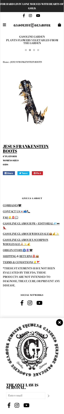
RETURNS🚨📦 (29, 256)
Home (6, 62)
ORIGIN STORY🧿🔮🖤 (18, 250)
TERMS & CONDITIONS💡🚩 (21, 262)
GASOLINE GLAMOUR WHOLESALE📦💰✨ (31, 234)
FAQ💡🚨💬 (10, 217)
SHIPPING (9, 256)
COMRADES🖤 (12, 205)
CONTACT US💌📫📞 (16, 211)
